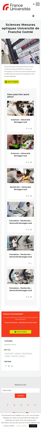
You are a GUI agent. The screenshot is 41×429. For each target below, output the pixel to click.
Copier (20, 326)
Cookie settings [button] (21, 426)
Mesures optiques (27, 353)
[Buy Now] (29, 128)
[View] (27, 128)
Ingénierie (17, 353)
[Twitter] (8, 366)
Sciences (22, 356)
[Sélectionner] (31, 128)
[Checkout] (31, 263)
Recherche (15, 356)
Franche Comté (9, 353)
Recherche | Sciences (10, 344)
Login (34, 4)
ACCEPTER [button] (33, 426)
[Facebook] (5, 366)
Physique (7, 356)
